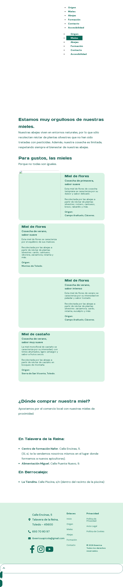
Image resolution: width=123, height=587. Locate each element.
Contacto (73, 23)
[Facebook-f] (32, 549)
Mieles (72, 11)
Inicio (69, 518)
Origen (72, 7)
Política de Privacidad (91, 519)
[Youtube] (49, 549)
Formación (74, 19)
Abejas (72, 15)
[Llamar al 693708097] (61, 579)
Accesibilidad (76, 27)
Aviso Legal (91, 526)
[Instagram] (41, 549)
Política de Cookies (95, 531)
